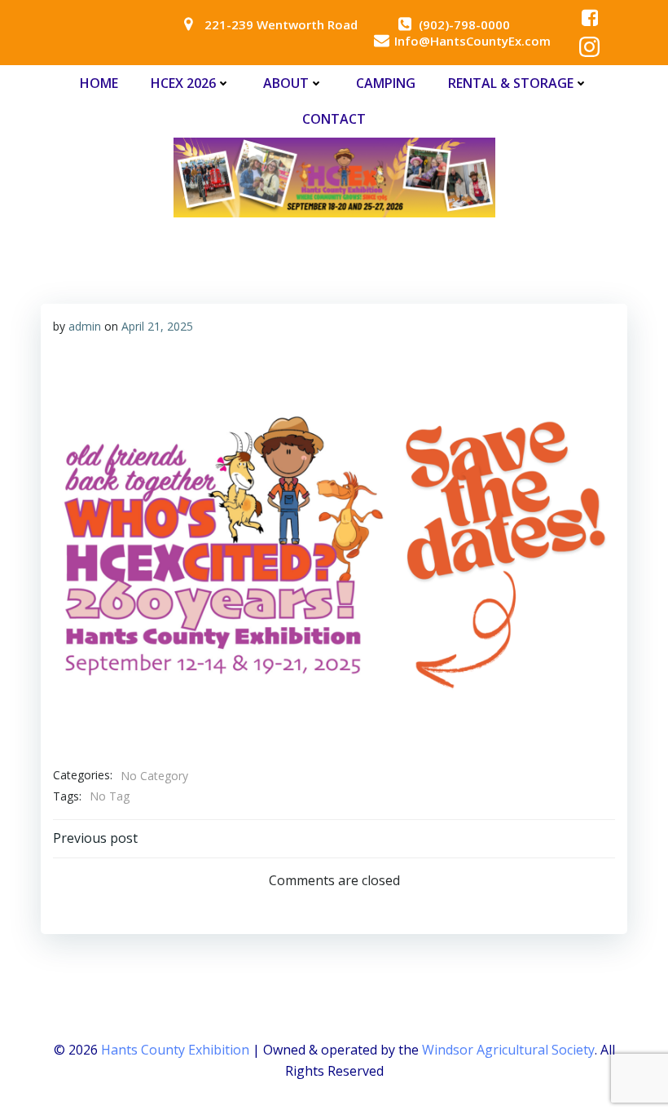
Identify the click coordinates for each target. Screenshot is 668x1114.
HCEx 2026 (183, 83)
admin (84, 326)
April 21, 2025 (157, 326)
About (286, 83)
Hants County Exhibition (175, 1050)
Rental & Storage (511, 83)
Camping (385, 83)
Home (99, 83)
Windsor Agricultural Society (508, 1050)
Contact (334, 119)
